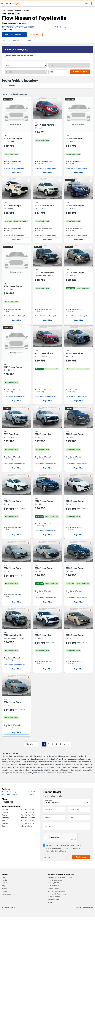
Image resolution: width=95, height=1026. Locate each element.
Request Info (16, 172)
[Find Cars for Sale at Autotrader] (12, 3)
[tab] (4, 40)
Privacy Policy (47, 857)
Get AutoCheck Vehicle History (13, 168)
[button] (89, 3)
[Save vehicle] (28, 99)
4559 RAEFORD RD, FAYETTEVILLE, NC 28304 (18, 27)
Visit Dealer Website (13, 35)
